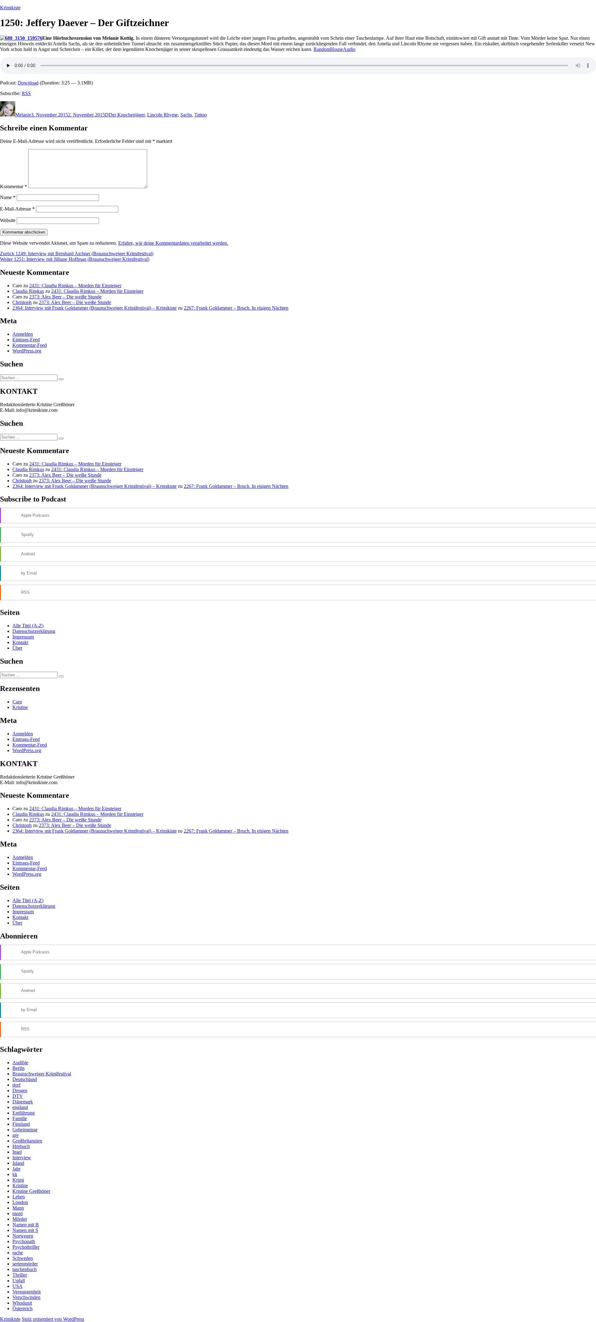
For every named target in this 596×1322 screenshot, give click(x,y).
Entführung (23, 1112)
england (20, 1107)
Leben (18, 1196)
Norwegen (22, 1235)
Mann (18, 1208)
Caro (17, 701)
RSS (26, 93)
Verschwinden (26, 1297)
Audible (20, 1062)
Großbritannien (27, 1140)
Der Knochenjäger (127, 114)
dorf (16, 1085)
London (20, 1202)
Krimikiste (10, 7)
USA (17, 1286)
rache (17, 1252)
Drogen (19, 1090)
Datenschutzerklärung (33, 631)
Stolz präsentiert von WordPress (53, 1319)
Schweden (22, 1258)
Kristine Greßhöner (31, 1191)
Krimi (18, 1180)
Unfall (18, 1280)
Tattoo (200, 114)
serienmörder (25, 1263)
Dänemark (22, 1101)
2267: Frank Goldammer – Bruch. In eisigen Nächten (236, 308)
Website (8, 220)
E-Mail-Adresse (17, 208)
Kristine (20, 707)
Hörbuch (21, 1146)
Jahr (16, 1168)
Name (8, 197)
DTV (17, 1096)
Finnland (21, 1124)
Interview (21, 1157)
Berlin (18, 1068)
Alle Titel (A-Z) (27, 625)
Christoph (22, 302)
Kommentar (13, 186)
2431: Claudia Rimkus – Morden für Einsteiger (75, 285)
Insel (17, 1152)
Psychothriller (25, 1247)
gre (15, 1135)
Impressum (23, 636)
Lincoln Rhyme (162, 114)
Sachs (186, 114)
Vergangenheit (26, 1291)
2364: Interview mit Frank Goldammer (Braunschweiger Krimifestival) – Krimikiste (94, 308)
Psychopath (23, 1241)
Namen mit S (25, 1230)
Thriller (19, 1275)
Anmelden (22, 334)
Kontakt (20, 642)
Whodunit (22, 1303)
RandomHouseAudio (334, 49)
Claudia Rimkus (28, 291)
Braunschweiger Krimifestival (41, 1073)
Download (28, 82)
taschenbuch (24, 1269)
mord (17, 1213)
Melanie (23, 114)
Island (18, 1163)
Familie (19, 1118)
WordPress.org (26, 350)
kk (14, 1174)
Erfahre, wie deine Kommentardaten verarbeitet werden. (173, 243)
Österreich (22, 1308)
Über (17, 648)
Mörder (19, 1219)
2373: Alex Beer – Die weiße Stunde (65, 296)
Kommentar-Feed (29, 345)
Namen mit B (25, 1224)
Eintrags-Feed (26, 339)
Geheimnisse (25, 1129)
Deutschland (24, 1079)
